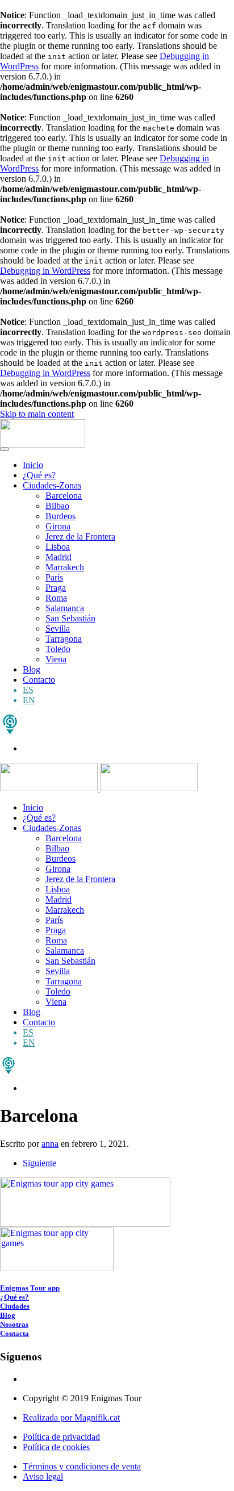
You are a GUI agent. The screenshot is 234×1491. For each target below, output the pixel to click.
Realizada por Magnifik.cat (71, 1417)
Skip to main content (37, 414)
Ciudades (15, 1306)
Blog (31, 669)
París (54, 577)
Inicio (33, 465)
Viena (55, 659)
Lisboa (57, 547)
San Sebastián (70, 618)
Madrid (58, 557)
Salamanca (64, 608)
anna (49, 1143)
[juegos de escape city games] (10, 731)
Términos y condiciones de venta (82, 1466)
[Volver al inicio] (42, 444)
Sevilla (57, 628)
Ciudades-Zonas (52, 485)
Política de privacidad (61, 1437)
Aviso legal (43, 1476)
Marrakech (64, 567)
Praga (55, 587)
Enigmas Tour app (30, 1288)
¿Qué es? (39, 475)
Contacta (14, 1333)
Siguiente (39, 1163)
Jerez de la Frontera (80, 536)
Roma (56, 598)
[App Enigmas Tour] (8, 1071)
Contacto (39, 679)
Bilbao (57, 506)
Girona (57, 526)
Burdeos (60, 516)
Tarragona (63, 639)
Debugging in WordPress (45, 270)
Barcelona (63, 495)
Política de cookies (56, 1447)
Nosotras (14, 1324)
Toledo (57, 649)
